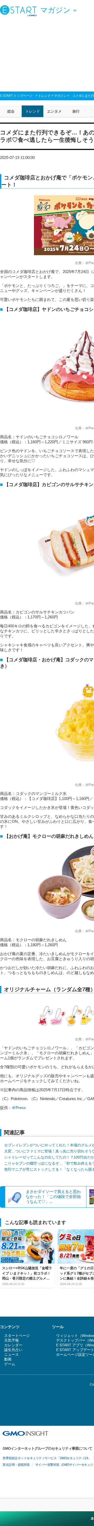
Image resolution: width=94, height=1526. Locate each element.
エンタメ (54, 111)
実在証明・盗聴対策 (16, 1465)
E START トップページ (16, 96)
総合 (11, 111)
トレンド (44, 96)
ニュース (11, 1354)
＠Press (19, 1107)
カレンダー (13, 1345)
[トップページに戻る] (19, 10)
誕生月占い (13, 1350)
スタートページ (17, 1335)
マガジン (60, 96)
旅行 (76, 111)
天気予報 (11, 1340)
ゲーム (9, 1364)
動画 (7, 1359)
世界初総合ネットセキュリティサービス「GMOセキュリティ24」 (47, 1458)
